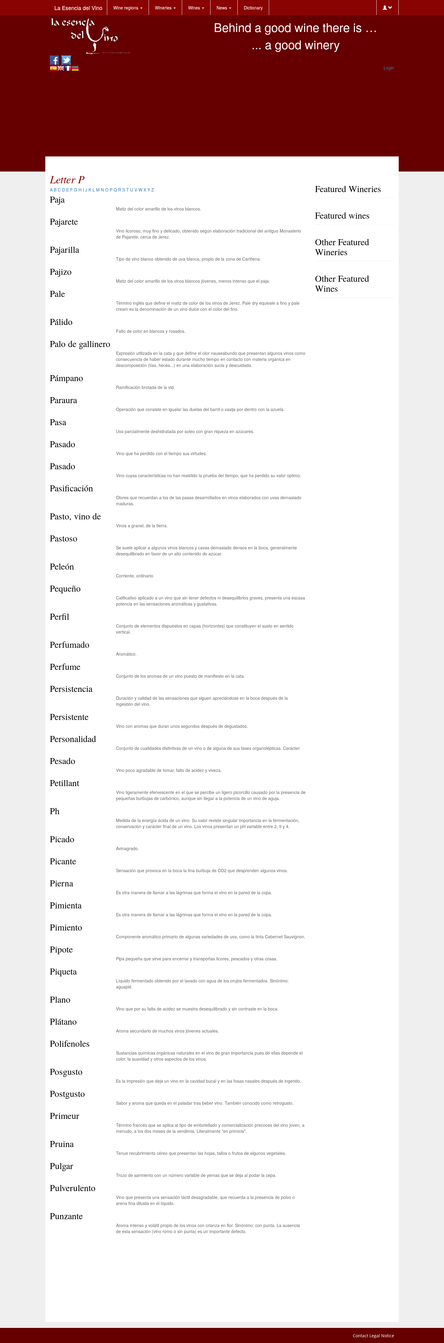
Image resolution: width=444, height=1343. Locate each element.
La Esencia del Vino (78, 7)
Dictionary (253, 8)
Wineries (164, 8)
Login (389, 68)
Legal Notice (381, 1335)
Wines (194, 8)
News (222, 8)
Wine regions (126, 8)
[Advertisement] (222, 114)
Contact (360, 1335)
